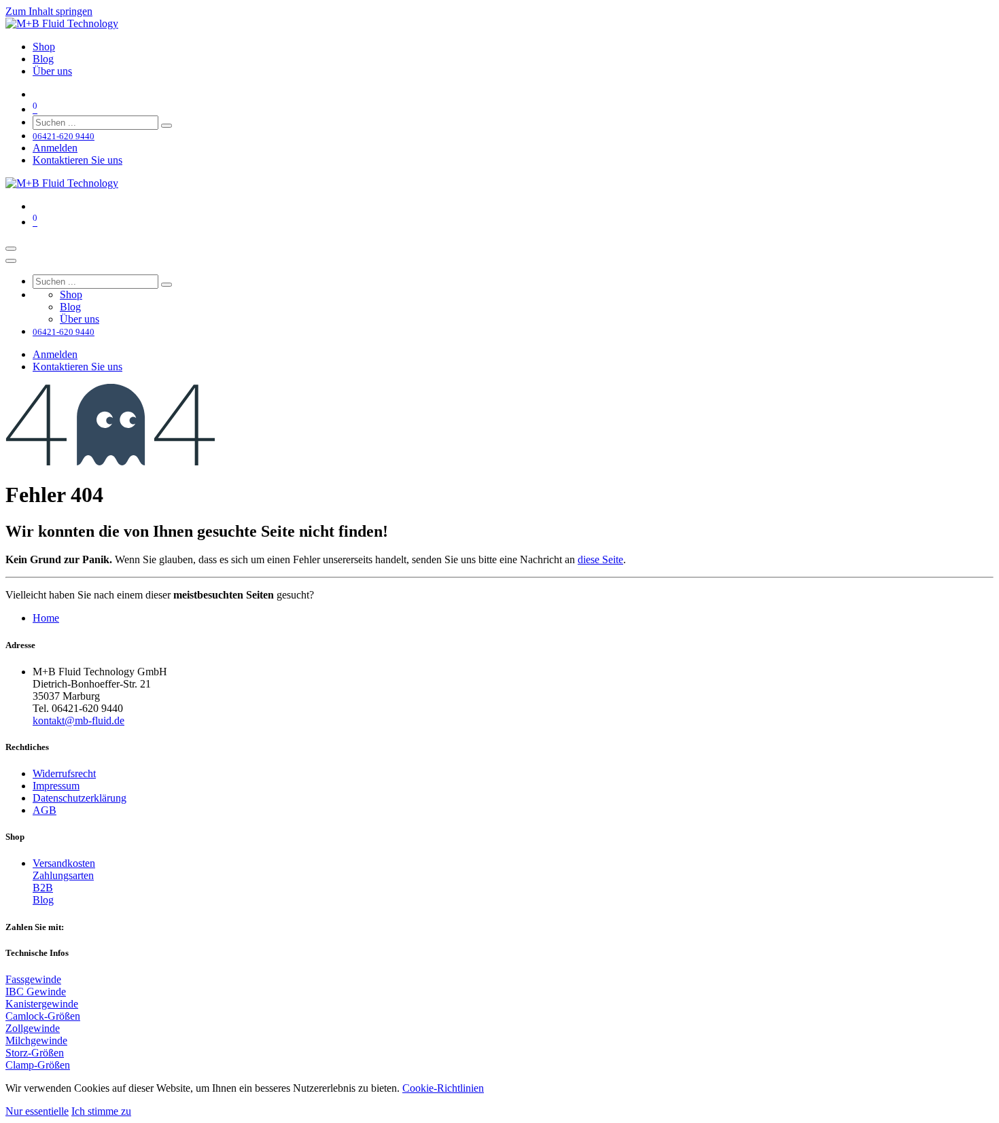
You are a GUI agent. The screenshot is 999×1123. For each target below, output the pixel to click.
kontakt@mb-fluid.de (78, 720)
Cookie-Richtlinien (443, 1088)
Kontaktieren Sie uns (77, 160)
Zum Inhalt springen (48, 11)
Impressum (56, 785)
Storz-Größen (34, 1052)
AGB (44, 810)
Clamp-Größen (37, 1065)
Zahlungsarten (63, 875)
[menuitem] (44, 46)
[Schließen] (10, 261)
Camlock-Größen (42, 1016)
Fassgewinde (33, 979)
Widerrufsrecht (64, 773)
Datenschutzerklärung (79, 798)
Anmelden (55, 148)
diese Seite (600, 559)
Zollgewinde (32, 1028)
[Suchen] (166, 126)
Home (46, 618)
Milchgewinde (36, 1040)
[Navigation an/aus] (10, 249)
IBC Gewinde (35, 991)
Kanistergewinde (41, 1004)
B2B (43, 887)
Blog (43, 900)
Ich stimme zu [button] (101, 1111)
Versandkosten (64, 863)
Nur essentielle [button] (37, 1111)
